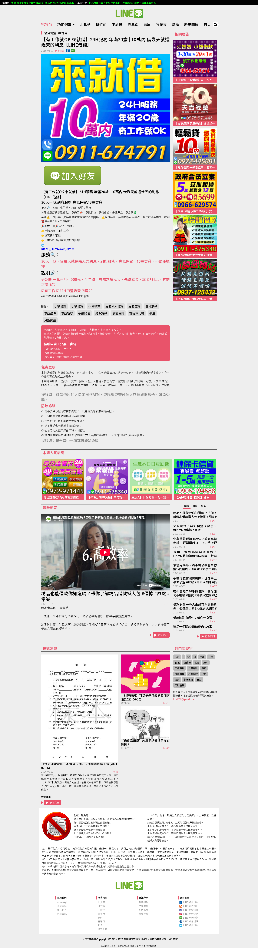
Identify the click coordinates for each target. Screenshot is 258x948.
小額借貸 (77, 306)
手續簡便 (84, 313)
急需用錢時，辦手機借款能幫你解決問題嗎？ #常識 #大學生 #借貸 (195, 567)
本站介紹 (62, 902)
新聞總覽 (143, 902)
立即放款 (151, 306)
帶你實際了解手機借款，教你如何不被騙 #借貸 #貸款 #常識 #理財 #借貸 (195, 593)
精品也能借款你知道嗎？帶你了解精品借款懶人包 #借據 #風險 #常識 (105, 596)
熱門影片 (143, 910)
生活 (203, 506)
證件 (205, 662)
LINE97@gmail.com (184, 699)
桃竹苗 (46, 24)
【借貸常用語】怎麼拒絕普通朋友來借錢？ (145, 742)
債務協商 (118, 313)
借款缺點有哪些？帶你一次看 (192, 618)
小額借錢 (60, 306)
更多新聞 (210, 636)
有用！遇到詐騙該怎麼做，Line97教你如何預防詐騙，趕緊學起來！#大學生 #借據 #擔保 (195, 554)
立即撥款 (193, 668)
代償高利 (179, 668)
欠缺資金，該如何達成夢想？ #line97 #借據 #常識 (195, 528)
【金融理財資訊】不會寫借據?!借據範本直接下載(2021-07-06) (79, 766)
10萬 (177, 662)
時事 (186, 506)
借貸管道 (50, 33)
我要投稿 (143, 913)
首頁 (207, 24)
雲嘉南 (133, 24)
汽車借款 (193, 674)
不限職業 (94, 306)
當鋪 (177, 679)
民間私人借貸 (114, 306)
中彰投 (117, 24)
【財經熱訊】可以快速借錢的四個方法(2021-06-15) (145, 697)
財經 (195, 506)
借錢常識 (143, 906)
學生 (152, 313)
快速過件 (50, 313)
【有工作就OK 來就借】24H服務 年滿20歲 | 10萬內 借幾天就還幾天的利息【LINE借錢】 (129, 13)
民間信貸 (134, 306)
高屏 (147, 24)
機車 (204, 668)
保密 (177, 657)
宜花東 (161, 24)
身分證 (187, 662)
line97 (213, 521)
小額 (202, 657)
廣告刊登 (62, 910)
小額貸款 (188, 679)
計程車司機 (136, 313)
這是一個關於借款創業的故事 (192, 627)
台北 (210, 657)
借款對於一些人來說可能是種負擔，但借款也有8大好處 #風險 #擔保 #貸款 (195, 607)
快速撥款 (179, 674)
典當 (199, 679)
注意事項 (62, 906)
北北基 (85, 24)
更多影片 (163, 635)
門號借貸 (179, 685)
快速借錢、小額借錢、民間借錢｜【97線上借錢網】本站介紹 (129, 885)
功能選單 (64, 24)
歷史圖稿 (191, 24)
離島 (175, 24)
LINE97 (166, 604)
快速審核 (67, 313)
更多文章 (54, 802)
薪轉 (197, 662)
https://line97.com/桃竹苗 (58, 249)
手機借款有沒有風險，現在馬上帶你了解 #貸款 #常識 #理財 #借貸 (195, 580)
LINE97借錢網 (190, 902)
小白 (204, 674)
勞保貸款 (101, 313)
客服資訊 (62, 913)
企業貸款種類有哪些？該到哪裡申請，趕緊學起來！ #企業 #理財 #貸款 (195, 541)
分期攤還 (50, 320)
